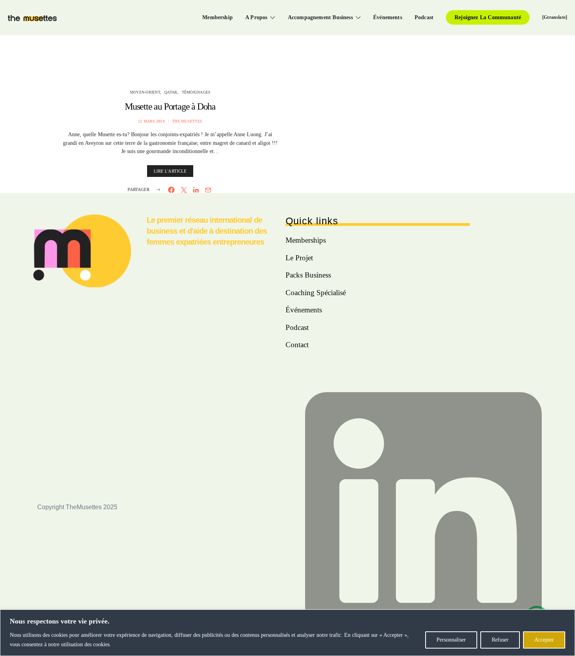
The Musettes (187, 121)
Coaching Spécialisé (316, 292)
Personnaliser (451, 640)
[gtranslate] (554, 17)
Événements (387, 17)
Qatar (170, 92)
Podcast (424, 17)
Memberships (306, 240)
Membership (217, 17)
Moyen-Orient (145, 92)
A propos (256, 17)
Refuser (500, 640)
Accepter (544, 640)
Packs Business (308, 275)
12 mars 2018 (151, 121)
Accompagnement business (320, 17)
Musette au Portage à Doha (170, 106)
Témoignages (196, 92)
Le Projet (299, 258)
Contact (297, 345)
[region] (287, 632)
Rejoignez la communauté (488, 17)
